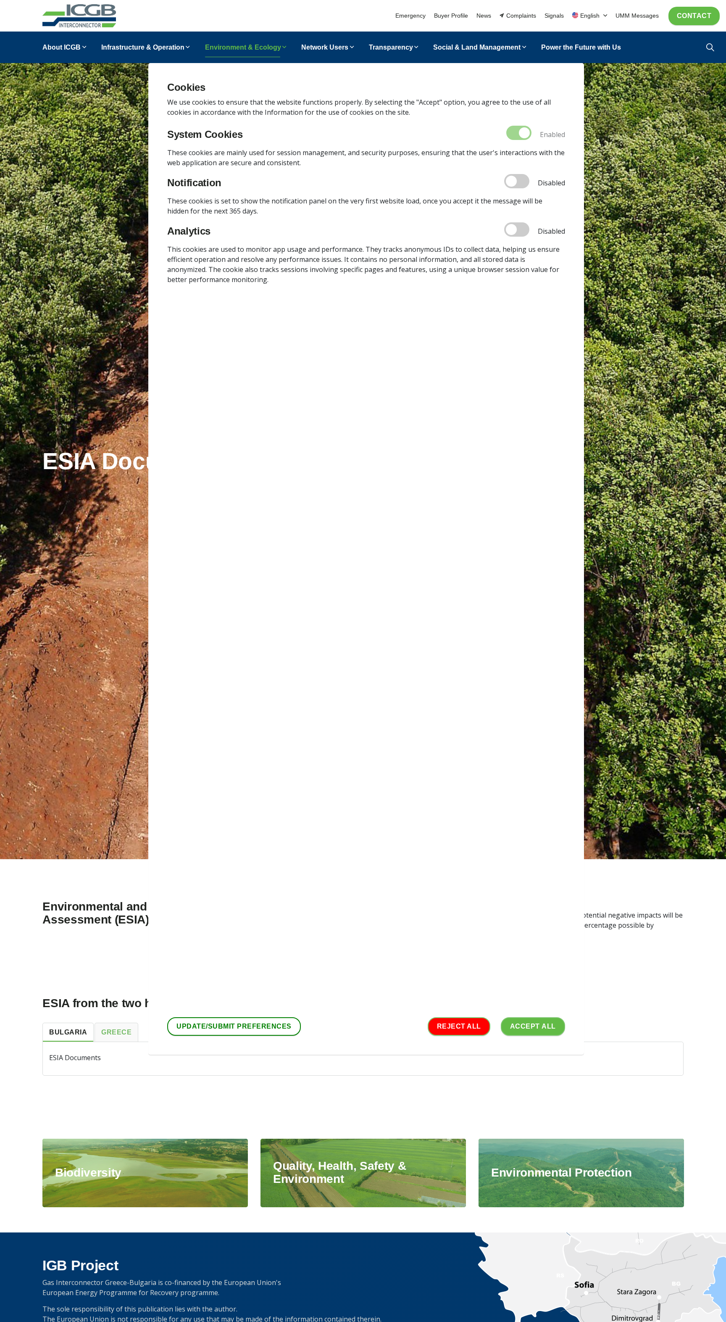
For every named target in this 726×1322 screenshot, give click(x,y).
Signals (554, 15)
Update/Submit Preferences (234, 1026)
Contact (694, 15)
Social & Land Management (477, 47)
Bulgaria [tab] (68, 1032)
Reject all (459, 1026)
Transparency (391, 47)
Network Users (324, 47)
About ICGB (61, 47)
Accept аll (533, 1026)
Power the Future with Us (581, 47)
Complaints (521, 15)
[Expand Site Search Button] (710, 47)
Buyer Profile (451, 15)
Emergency (410, 15)
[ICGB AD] (79, 15)
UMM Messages (637, 15)
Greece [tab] (116, 1032)
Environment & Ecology (243, 47)
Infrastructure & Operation (142, 47)
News (483, 15)
